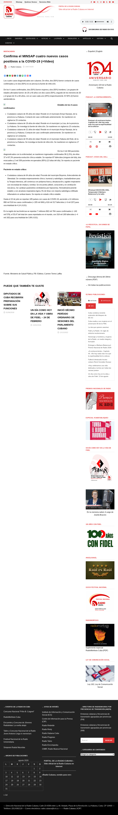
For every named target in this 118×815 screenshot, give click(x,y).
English (99, 51)
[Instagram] (101, 2)
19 (18, 781)
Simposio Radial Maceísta (14, 747)
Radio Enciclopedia (50, 745)
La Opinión (58, 38)
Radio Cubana (16, 67)
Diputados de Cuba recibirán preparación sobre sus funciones (13, 301)
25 (12, 785)
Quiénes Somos (31, 2)
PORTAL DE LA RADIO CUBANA (69, 6)
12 (18, 777)
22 (35, 781)
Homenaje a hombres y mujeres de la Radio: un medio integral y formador (100, 339)
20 (23, 781)
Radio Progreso (48, 737)
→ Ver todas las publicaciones (98, 285)
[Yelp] (107, 2)
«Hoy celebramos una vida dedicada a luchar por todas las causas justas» (99, 368)
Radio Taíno (47, 741)
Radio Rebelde (48, 725)
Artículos (87, 38)
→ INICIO (8, 38)
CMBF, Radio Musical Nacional (55, 749)
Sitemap (19, 2)
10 (6, 777)
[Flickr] (104, 2)
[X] (98, 2)
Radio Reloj (47, 729)
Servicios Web (44, 2)
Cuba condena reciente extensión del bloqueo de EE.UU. (97, 315)
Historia (100, 38)
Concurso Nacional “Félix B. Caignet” (19, 712)
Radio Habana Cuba (50, 733)
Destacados (30, 38)
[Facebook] (91, 2)
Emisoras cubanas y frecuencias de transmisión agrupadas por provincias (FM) (96, 716)
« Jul (5, 795)
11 (12, 777)
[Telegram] (110, 2)
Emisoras (18, 38)
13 (23, 777)
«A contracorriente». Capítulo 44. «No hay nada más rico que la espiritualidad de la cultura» (99, 353)
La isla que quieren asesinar (98, 327)
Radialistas (72, 38)
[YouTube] (94, 2)
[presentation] (92, 301)
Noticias (44, 38)
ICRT (79, 808)
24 (6, 785)
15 (35, 777)
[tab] (92, 301)
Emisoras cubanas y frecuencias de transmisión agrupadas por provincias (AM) (96, 727)
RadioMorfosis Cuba (12, 717)
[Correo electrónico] (113, 2)
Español (91, 51)
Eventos (8, 43)
